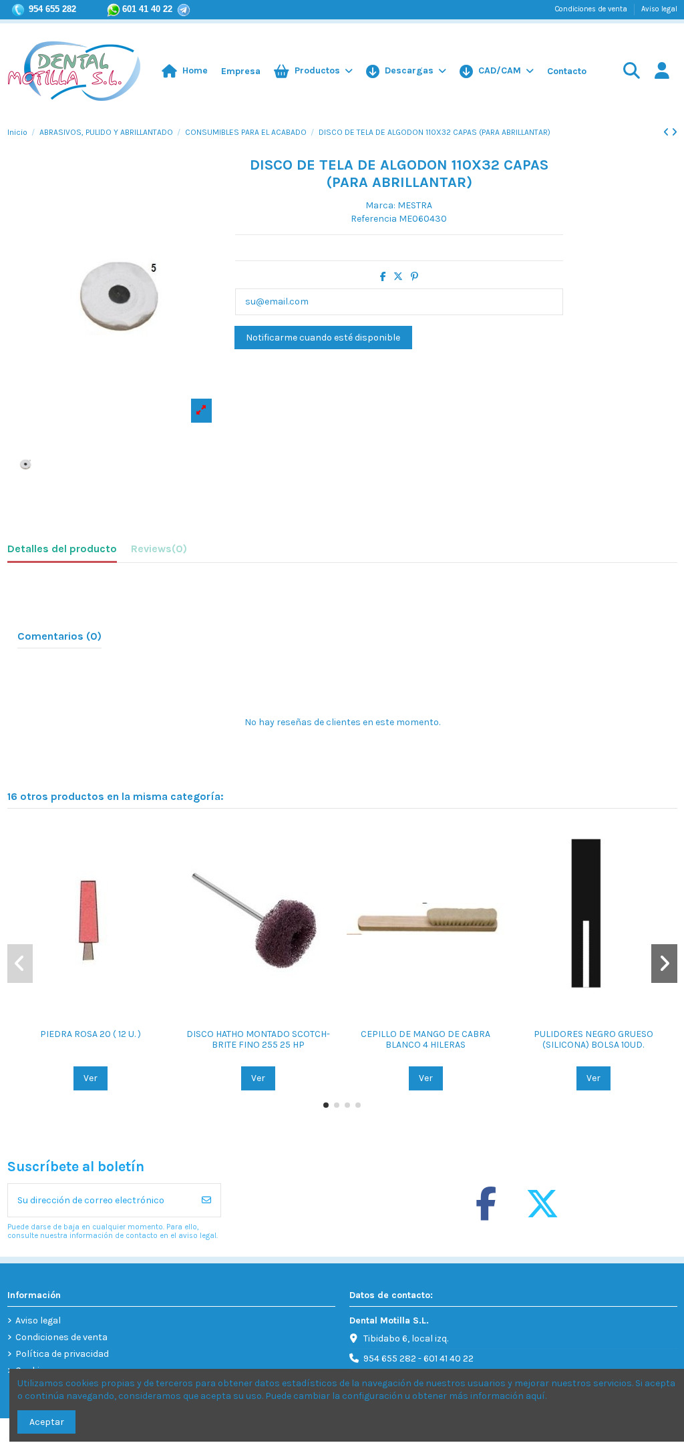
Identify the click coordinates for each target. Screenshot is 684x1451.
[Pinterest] (414, 276)
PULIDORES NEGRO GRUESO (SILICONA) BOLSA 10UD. (593, 1039)
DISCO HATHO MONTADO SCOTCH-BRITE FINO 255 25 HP (258, 1039)
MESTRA (414, 205)
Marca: (380, 205)
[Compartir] (383, 276)
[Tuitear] (398, 276)
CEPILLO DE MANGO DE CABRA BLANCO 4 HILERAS (425, 1039)
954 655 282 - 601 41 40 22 (418, 1358)
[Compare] (80, 1016)
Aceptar (46, 1422)
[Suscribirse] (206, 1200)
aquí (535, 1396)
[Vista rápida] (100, 1016)
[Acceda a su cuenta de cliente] (661, 72)
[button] (496, 71)
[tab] (159, 551)
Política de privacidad (62, 1354)
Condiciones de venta (592, 9)
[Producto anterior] (667, 132)
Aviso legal (659, 9)
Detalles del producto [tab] (62, 548)
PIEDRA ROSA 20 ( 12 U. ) (90, 1034)
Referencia (374, 218)
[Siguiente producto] (674, 132)
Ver (90, 1078)
